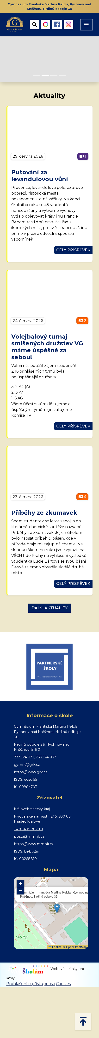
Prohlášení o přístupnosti (30, 983)
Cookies (63, 983)
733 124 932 (46, 757)
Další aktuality (49, 608)
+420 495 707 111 (28, 829)
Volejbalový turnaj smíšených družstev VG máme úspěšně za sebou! (47, 347)
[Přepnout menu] (86, 24)
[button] (57, 908)
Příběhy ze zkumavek (44, 512)
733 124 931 (24, 757)
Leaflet (56, 947)
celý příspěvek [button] (73, 250)
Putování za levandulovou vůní (39, 176)
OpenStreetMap (76, 947)
